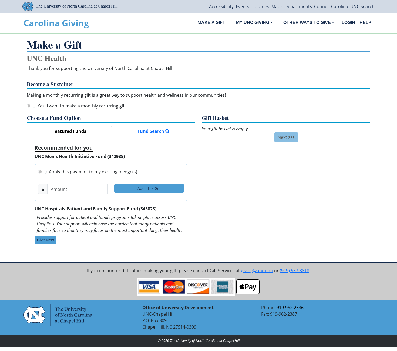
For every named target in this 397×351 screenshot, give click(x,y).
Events (242, 6)
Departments (298, 6)
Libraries (260, 6)
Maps (276, 6)
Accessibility (221, 6)
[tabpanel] (111, 195)
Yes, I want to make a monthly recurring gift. (82, 106)
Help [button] (365, 22)
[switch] (31, 106)
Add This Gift (149, 188)
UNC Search (362, 6)
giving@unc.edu (257, 271)
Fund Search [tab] (151, 131)
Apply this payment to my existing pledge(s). (93, 172)
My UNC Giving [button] (252, 22)
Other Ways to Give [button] (307, 22)
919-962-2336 (290, 307)
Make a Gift (211, 22)
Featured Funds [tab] (69, 131)
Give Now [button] (45, 239)
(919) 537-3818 (294, 271)
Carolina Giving (56, 23)
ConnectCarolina (331, 6)
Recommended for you (64, 147)
